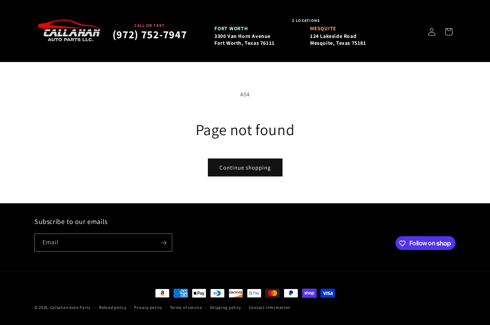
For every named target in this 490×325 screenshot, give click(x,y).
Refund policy (112, 307)
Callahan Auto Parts (70, 307)
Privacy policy (148, 307)
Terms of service (186, 307)
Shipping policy (226, 307)
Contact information (269, 307)
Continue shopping (245, 167)
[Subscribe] (163, 243)
